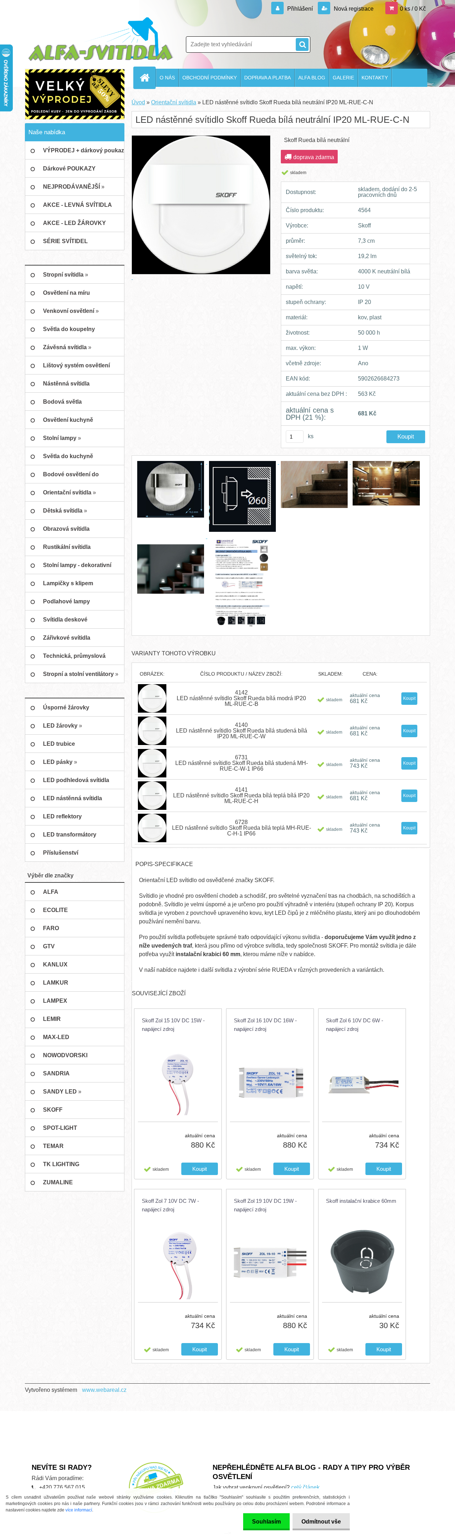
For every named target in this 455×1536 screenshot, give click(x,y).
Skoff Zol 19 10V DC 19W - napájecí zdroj (265, 1205)
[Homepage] (147, 78)
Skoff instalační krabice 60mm (361, 1201)
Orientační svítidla (173, 102)
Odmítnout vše (321, 1522)
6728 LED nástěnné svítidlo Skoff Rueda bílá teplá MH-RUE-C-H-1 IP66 (241, 828)
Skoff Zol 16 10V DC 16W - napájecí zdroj (265, 1024)
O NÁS (167, 77)
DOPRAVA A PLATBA (267, 77)
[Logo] (100, 39)
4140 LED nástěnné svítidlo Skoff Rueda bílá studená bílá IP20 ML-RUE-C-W (241, 730)
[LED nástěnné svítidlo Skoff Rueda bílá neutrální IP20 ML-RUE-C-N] (171, 462)
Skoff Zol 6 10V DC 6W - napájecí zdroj (354, 1024)
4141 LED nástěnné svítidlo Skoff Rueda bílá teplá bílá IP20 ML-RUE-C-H (241, 795)
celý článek (305, 1487)
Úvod (138, 102)
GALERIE (343, 77)
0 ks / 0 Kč (413, 9)
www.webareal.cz (104, 1390)
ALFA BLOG (311, 77)
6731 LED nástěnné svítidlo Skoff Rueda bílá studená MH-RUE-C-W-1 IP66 (241, 763)
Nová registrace (353, 9)
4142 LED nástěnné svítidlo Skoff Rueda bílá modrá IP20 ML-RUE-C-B (241, 698)
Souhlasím (266, 1522)
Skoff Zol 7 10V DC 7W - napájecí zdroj (170, 1205)
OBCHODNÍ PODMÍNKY (209, 77)
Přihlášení (300, 9)
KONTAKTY (375, 77)
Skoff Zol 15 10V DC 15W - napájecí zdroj (173, 1024)
